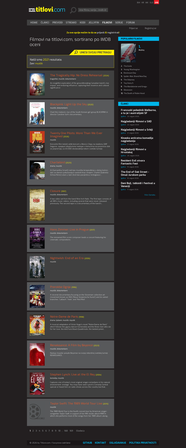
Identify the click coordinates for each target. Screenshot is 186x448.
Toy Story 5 (128, 83)
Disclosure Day (130, 73)
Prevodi (57, 22)
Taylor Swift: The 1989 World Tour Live (76, 403)
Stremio (71, 22)
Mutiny (141, 50)
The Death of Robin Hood (134, 93)
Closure (55, 191)
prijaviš (100, 32)
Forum (130, 22)
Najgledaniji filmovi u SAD (136, 121)
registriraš (113, 32)
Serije (119, 22)
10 (59, 430)
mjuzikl (72, 320)
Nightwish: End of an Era (67, 258)
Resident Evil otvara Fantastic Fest (133, 162)
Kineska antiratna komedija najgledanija (137, 139)
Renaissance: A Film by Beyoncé (71, 345)
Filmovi (107, 22)
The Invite (128, 66)
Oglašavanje (117, 442)
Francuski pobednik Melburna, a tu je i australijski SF (138, 111)
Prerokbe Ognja (60, 287)
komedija (53, 378)
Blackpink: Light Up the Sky (68, 104)
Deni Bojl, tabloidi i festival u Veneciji (138, 185)
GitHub (87, 442)
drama (52, 166)
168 (66, 430)
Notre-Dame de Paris (64, 317)
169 (71, 430)
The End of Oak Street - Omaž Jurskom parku (135, 173)
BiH (138, 2)
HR (142, 2)
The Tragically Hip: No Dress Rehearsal (76, 75)
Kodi (82, 22)
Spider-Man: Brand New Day (135, 76)
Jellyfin (94, 22)
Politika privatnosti (142, 442)
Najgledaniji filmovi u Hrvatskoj (133, 151)
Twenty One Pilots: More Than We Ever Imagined (76, 134)
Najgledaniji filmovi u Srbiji (137, 129)
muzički (61, 79)
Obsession (128, 90)
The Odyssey (129, 80)
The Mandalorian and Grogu (135, 86)
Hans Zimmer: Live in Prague (69, 229)
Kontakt (100, 442)
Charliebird (57, 162)
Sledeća (80, 430)
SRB (156, 2)
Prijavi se (133, 28)
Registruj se (150, 28)
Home (34, 22)
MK (146, 2)
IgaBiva (123, 116)
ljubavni (59, 320)
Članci (45, 22)
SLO (151, 2)
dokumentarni (70, 79)
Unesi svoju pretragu (95, 52)
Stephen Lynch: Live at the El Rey (72, 374)
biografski (54, 79)
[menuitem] (34, 22)
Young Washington (132, 69)
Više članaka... (150, 195)
